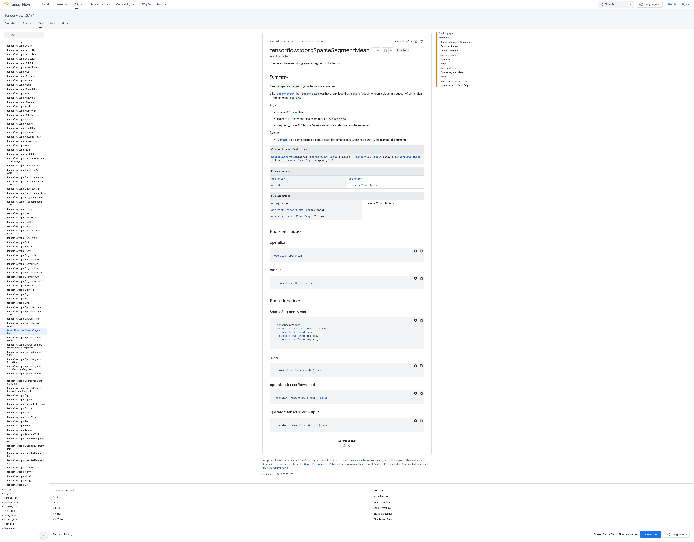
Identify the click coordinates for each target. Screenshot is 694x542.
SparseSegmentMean (284, 157)
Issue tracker (381, 496)
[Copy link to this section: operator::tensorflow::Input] (318, 385)
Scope (293, 112)
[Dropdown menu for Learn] (67, 4)
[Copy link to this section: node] (282, 357)
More (65, 23)
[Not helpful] (421, 41)
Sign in (686, 4)
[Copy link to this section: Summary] (291, 77)
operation (278, 178)
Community (123, 4)
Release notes (382, 502)
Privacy (68, 534)
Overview (10, 23)
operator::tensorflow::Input (291, 210)
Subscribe (650, 534)
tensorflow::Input (369, 157)
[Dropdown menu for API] (83, 4)
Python (27, 23)
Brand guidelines (383, 513)
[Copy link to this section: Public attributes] (305, 232)
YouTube (58, 519)
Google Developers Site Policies (321, 464)
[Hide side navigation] (43, 535)
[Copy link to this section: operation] (289, 243)
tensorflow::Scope (324, 157)
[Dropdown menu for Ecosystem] (108, 4)
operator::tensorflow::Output (292, 216)
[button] (23, 489)
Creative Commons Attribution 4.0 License (360, 460)
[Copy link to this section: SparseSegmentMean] (309, 312)
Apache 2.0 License (272, 464)
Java (52, 23)
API (77, 4)
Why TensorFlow (152, 4)
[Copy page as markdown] (385, 51)
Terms (56, 534)
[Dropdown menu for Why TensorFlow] (166, 4)
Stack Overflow (382, 507)
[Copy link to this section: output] (284, 270)
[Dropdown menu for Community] (134, 4)
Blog (55, 496)
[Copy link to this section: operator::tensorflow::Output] (322, 412)
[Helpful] (416, 41)
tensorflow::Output (364, 185)
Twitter (57, 513)
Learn (59, 4)
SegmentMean (285, 93)
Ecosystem (97, 4)
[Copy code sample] (421, 251)
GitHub (671, 4)
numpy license (280, 467)
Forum (56, 502)
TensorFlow (276, 41)
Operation (355, 178)
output (275, 185)
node (274, 203)
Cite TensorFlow (383, 519)
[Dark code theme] (415, 251)
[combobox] (616, 4)
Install (45, 4)
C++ (40, 23)
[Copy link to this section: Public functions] (305, 301)
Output (282, 140)
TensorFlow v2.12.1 (19, 15)
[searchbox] (24, 35)
